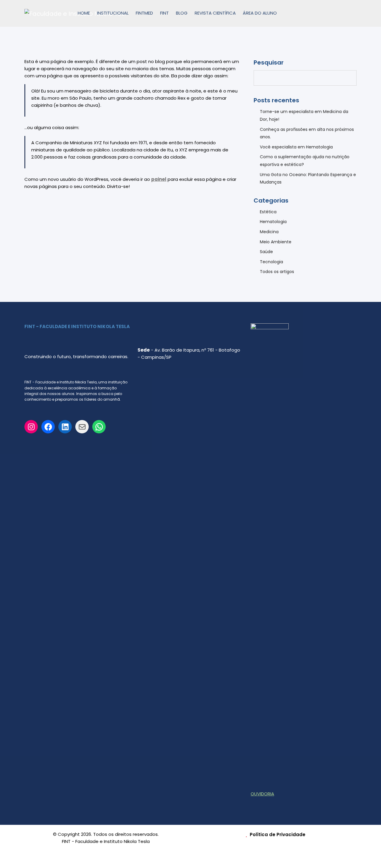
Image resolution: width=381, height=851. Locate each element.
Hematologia (273, 222)
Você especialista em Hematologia (296, 147)
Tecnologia (271, 262)
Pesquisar (269, 62)
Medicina (269, 232)
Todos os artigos (277, 272)
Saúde (266, 252)
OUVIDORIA (262, 794)
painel (158, 179)
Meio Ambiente (275, 242)
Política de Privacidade (277, 834)
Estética (268, 212)
